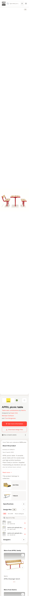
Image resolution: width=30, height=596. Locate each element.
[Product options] (22, 555)
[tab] (5, 514)
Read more (6, 472)
